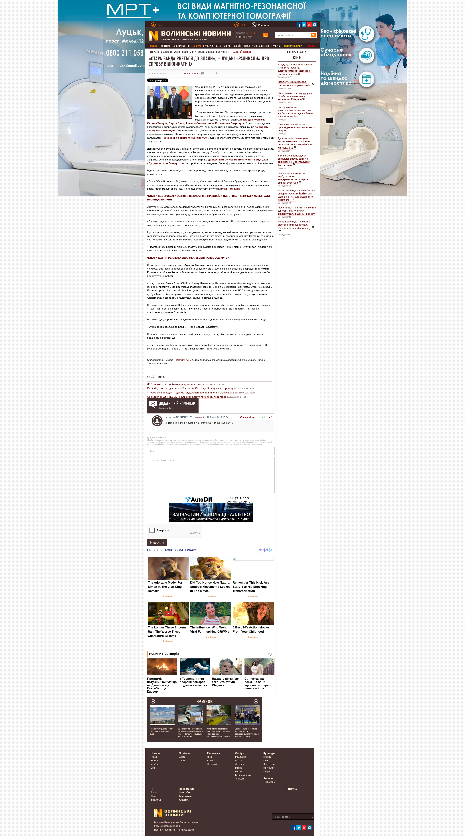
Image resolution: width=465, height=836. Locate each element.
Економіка (179, 46)
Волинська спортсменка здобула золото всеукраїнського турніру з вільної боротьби (293, 177)
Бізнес (210, 760)
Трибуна (275, 46)
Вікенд (238, 767)
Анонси (210, 52)
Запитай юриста (242, 52)
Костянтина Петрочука (229, 123)
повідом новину (292, 46)
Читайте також (156, 377)
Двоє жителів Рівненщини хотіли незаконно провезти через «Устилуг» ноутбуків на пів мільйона (295, 142)
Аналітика (166, 52)
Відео (184, 52)
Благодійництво (243, 774)
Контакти (170, 829)
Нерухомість (213, 763)
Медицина (240, 756)
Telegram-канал (183, 359)
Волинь (154, 760)
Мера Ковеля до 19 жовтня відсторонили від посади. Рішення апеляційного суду (294, 225)
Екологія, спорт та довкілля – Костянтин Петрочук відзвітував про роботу (190, 388)
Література (269, 763)
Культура (208, 46)
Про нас (158, 829)
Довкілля (239, 763)
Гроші (210, 756)
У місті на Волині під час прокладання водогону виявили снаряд (297, 127)
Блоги (192, 52)
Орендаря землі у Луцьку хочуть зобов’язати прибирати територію (186, 396)
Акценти (264, 46)
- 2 (270, 417)
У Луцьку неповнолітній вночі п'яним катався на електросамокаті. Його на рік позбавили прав (295, 69)
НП (188, 46)
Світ (153, 767)
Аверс (311, 46)
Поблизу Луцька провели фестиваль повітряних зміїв (294, 83)
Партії (182, 760)
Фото (177, 52)
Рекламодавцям (185, 829)
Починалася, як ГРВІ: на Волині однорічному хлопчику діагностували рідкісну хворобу (297, 210)
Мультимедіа (205, 702)
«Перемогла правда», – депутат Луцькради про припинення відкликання (191, 392)
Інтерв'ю (154, 52)
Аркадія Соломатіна (198, 123)
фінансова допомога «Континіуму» (186, 137)
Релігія (238, 771)
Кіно (265, 760)
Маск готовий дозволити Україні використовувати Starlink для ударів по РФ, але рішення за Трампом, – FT (297, 194)
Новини (297, 58)
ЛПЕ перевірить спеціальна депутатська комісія (175, 384)
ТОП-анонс (269, 781)
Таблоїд (236, 46)
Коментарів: (191, 73)
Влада (182, 756)
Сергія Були (176, 123)
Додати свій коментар (177, 403)
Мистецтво (269, 767)
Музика (267, 756)
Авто (218, 46)
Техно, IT (239, 778)
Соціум (239, 753)
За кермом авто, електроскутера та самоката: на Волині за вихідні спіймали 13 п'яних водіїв (295, 111)
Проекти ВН (250, 46)
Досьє (201, 52)
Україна (155, 763)
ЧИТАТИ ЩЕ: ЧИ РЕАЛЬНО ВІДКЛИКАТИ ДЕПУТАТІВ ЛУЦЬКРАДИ (188, 257)
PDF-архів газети (296, 52)
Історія (266, 771)
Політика (165, 46)
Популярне (222, 52)
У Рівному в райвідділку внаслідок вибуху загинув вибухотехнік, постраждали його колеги (294, 160)
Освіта (238, 760)
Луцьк (154, 756)
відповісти (248, 417)
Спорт (226, 46)
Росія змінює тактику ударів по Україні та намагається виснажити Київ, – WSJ (296, 96)
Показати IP (199, 417)
